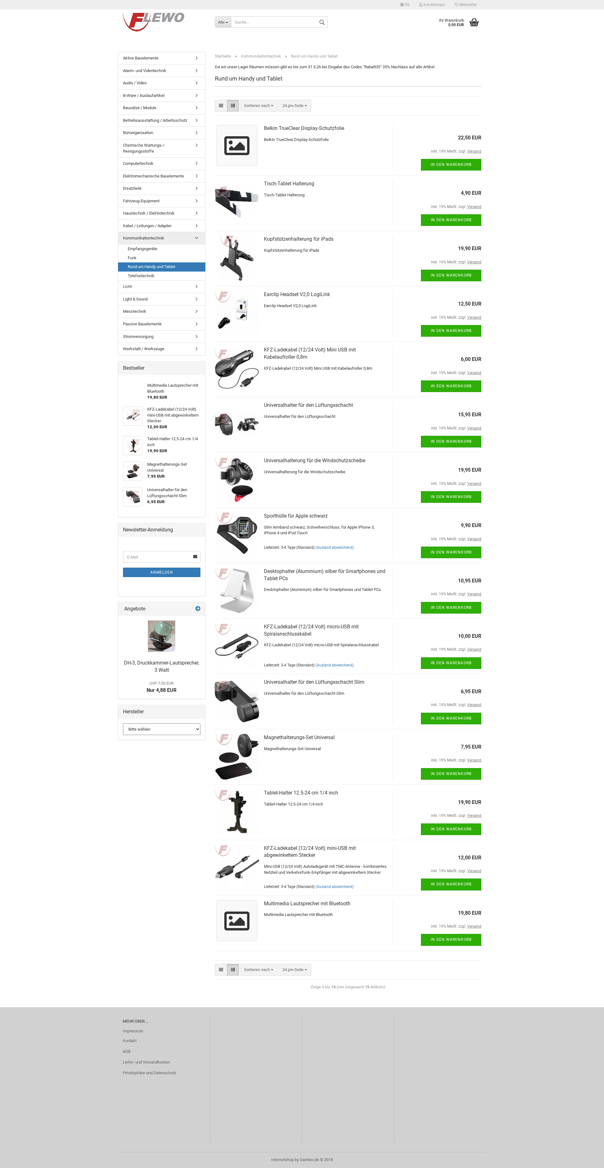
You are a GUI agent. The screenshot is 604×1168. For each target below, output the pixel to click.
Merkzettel (467, 5)
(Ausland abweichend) (335, 547)
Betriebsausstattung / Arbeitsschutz (155, 120)
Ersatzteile (132, 188)
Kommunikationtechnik (143, 238)
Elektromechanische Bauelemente (153, 176)
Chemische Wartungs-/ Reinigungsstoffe (143, 148)
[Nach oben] (586, 1158)
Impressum (133, 1031)
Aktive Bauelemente (141, 58)
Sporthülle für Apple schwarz (296, 516)
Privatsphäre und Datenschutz (149, 1072)
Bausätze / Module (139, 107)
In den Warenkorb (451, 164)
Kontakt (130, 1040)
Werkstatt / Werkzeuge (143, 348)
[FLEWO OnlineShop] (164, 22)
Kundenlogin (433, 5)
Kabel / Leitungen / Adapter (147, 225)
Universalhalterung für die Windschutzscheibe (314, 460)
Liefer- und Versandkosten (146, 1062)
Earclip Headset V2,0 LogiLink (297, 294)
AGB (127, 1051)
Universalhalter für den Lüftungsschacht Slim (314, 682)
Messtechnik (134, 311)
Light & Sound (135, 299)
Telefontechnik (141, 275)
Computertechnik (138, 163)
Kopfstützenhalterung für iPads (298, 239)
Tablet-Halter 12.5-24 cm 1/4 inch (301, 793)
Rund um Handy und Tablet (151, 266)
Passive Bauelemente (142, 324)
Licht (127, 286)
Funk (132, 258)
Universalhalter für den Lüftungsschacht (308, 405)
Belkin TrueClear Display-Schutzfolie (304, 128)
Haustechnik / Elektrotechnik (149, 213)
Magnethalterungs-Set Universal (299, 737)
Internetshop (282, 1159)
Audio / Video (135, 83)
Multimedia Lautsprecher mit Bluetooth (307, 904)
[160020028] (161, 636)
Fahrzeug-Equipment (141, 201)
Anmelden (161, 572)
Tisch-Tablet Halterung (289, 184)
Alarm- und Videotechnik (144, 70)
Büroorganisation (138, 132)
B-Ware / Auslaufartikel (144, 95)
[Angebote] (197, 609)
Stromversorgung (138, 336)
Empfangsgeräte (142, 248)
